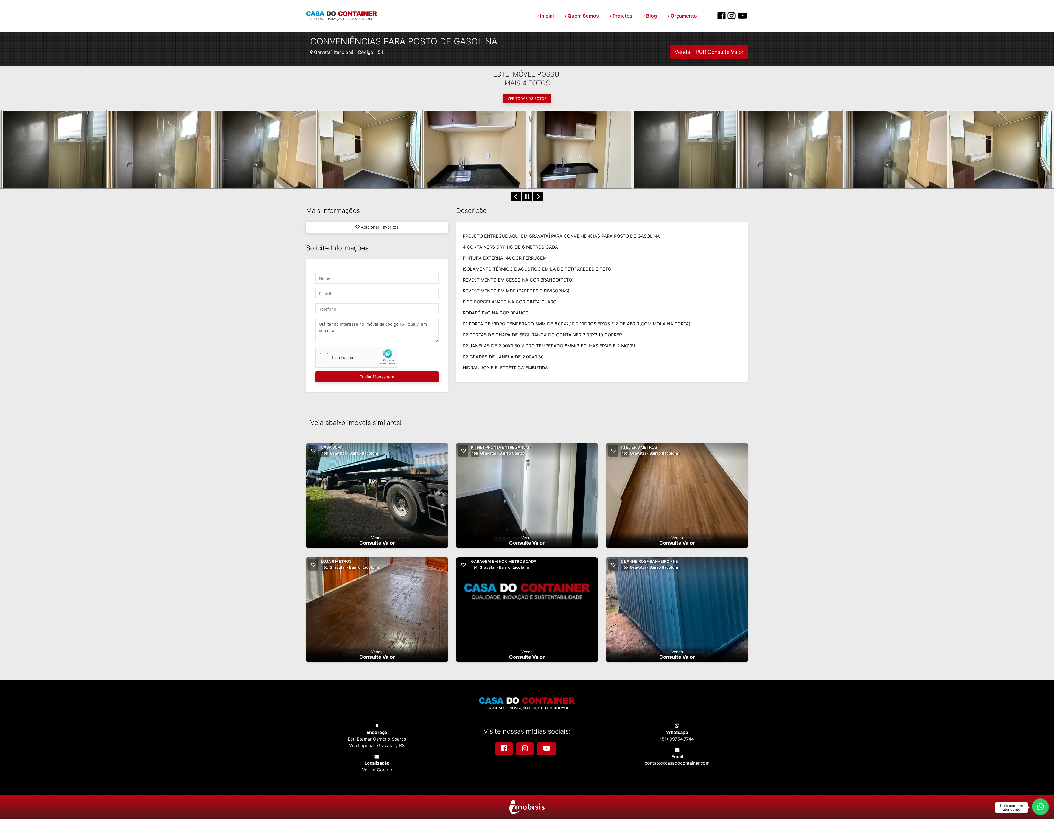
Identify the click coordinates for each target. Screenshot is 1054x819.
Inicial (546, 16)
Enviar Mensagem (377, 376)
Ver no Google (377, 769)
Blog (651, 16)
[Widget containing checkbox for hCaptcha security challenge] (356, 357)
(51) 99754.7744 (677, 739)
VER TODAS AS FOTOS (527, 98)
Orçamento (683, 16)
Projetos (622, 16)
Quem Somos (583, 16)
